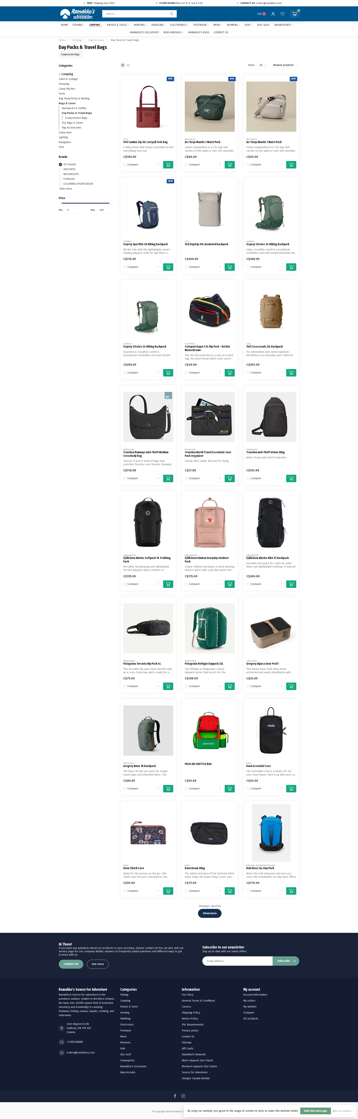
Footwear (200, 25)
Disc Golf (263, 25)
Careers (186, 1006)
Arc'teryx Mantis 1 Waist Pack (264, 142)
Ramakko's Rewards (194, 1054)
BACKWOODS (71, 174)
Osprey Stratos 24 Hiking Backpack (144, 346)
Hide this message (315, 1110)
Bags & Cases (96, 40)
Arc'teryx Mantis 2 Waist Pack (202, 142)
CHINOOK (69, 179)
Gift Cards (187, 1048)
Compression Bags (76, 118)
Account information (255, 994)
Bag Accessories (71, 127)
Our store (98, 964)
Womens (232, 25)
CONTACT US (71, 964)
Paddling (157, 25)
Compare (132, 164)
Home (64, 25)
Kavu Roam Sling (195, 868)
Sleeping (64, 84)
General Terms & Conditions (198, 1000)
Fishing (77, 25)
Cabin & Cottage (68, 79)
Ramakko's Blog (198, 32)
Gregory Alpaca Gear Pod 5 (262, 663)
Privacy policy (190, 1030)
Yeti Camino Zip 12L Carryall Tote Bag (145, 142)
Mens (216, 25)
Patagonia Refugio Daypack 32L (204, 663)
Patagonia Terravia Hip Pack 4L (142, 663)
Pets (61, 147)
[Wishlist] (282, 14)
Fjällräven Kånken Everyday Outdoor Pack (207, 559)
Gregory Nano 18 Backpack (139, 766)
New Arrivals (172, 32)
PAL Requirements (193, 1024)
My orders (249, 1000)
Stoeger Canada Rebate (196, 1078)
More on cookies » (342, 1110)
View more (65, 188)
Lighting (63, 137)
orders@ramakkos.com (81, 1052)
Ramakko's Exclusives (144, 32)
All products (250, 1018)
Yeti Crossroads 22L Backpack (264, 346)
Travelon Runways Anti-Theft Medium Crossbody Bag (145, 454)
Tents (62, 93)
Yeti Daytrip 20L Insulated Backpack (206, 244)
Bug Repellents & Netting (74, 98)
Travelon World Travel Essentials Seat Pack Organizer (208, 454)
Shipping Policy (191, 1012)
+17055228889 (75, 1042)
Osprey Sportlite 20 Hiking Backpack (145, 244)
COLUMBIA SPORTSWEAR (78, 183)
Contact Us (188, 1036)
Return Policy (190, 1018)
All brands (69, 164)
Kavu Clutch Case (133, 868)
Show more (210, 913)
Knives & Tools (117, 25)
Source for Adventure (195, 1072)
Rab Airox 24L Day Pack (260, 868)
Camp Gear (65, 132)
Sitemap (186, 1042)
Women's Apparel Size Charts (199, 1066)
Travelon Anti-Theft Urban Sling (265, 452)
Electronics (178, 25)
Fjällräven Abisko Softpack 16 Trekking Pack (147, 559)
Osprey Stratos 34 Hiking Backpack (267, 244)
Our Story (187, 994)
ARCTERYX (69, 169)
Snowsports (282, 25)
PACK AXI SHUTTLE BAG (198, 764)
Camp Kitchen (67, 88)
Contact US (221, 32)
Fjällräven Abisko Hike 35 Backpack (267, 558)
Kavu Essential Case (258, 766)
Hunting (139, 25)
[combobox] (139, 14)
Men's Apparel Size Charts (197, 1060)
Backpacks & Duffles (74, 108)
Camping (94, 25)
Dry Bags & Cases (72, 122)
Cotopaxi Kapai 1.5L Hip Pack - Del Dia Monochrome (207, 348)
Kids (247, 25)
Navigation (65, 142)
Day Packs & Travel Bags (125, 40)
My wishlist (249, 1006)
